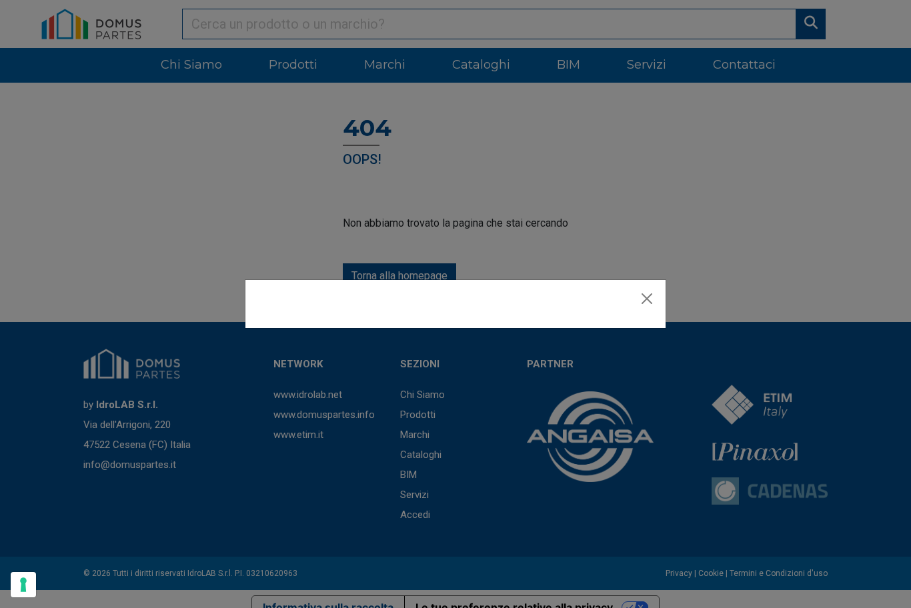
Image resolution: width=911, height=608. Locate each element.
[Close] (647, 299)
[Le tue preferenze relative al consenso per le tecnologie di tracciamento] (23, 584)
